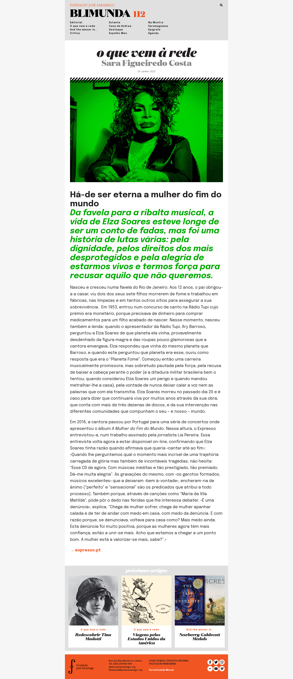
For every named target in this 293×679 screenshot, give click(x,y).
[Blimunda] (100, 12)
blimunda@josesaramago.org (125, 670)
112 (139, 13)
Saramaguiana (158, 26)
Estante (114, 22)
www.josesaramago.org (122, 667)
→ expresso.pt (85, 550)
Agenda (153, 33)
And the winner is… (83, 30)
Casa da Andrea (120, 26)
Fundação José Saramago (92, 5)
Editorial (76, 22)
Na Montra (155, 22)
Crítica (75, 33)
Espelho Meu (118, 33)
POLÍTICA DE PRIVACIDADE (162, 664)
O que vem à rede (82, 26)
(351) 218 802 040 (122, 664)
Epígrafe (154, 30)
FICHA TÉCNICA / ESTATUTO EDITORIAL (169, 661)
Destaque (116, 30)
